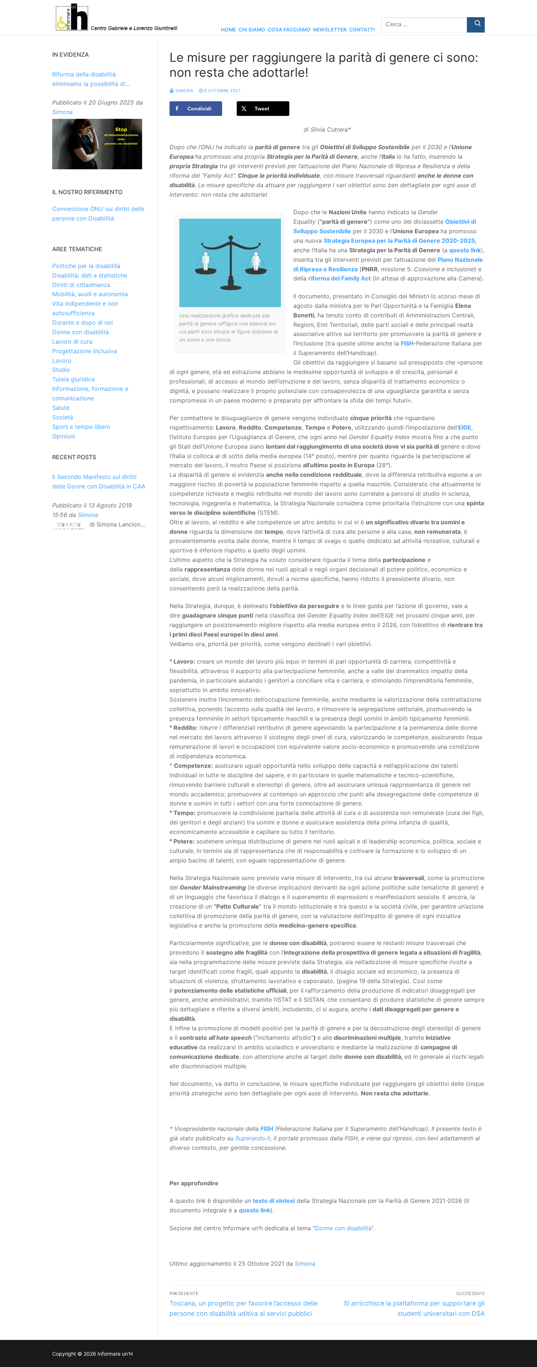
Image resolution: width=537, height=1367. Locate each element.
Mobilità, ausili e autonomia (90, 294)
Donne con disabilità (343, 1228)
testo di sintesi (274, 1200)
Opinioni (63, 436)
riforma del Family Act (339, 278)
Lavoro (62, 360)
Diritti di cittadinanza (81, 284)
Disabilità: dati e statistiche (89, 275)
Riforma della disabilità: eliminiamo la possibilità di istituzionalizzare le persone (91, 80)
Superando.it (252, 1138)
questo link (465, 250)
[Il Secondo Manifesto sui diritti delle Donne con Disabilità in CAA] (69, 528)
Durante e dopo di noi (82, 322)
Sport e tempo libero (81, 426)
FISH (407, 343)
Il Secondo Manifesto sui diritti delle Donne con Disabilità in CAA (98, 481)
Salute (60, 407)
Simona (183, 90)
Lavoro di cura (72, 341)
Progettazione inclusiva (84, 351)
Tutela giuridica (73, 379)
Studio (61, 369)
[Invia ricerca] (476, 25)
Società (62, 417)
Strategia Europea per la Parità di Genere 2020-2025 (399, 240)
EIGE (464, 427)
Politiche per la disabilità (86, 265)
